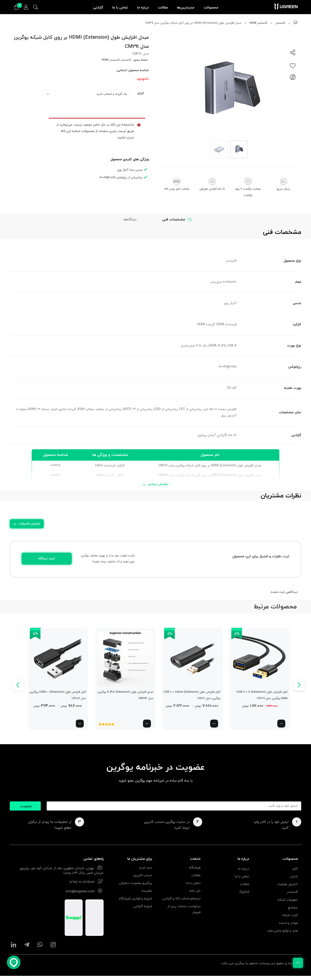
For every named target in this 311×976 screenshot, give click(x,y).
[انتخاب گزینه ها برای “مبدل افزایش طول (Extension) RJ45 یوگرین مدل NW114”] (147, 724)
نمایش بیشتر (158, 484)
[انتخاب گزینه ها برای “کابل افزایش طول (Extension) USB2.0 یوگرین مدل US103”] (80, 724)
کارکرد (140, 93)
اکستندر (280, 23)
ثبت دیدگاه (46, 558)
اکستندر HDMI (258, 23)
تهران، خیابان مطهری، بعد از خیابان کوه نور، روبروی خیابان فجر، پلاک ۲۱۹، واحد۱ (62, 870)
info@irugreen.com (80, 891)
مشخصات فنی (173, 219)
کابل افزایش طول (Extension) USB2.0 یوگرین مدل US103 (57, 695)
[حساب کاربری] (26, 7)
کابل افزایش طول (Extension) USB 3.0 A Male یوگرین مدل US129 (262, 695)
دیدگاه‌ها (129, 219)
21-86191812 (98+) (82, 882)
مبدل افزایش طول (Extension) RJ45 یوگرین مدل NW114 (125, 695)
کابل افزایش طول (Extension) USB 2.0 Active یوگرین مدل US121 (191, 695)
